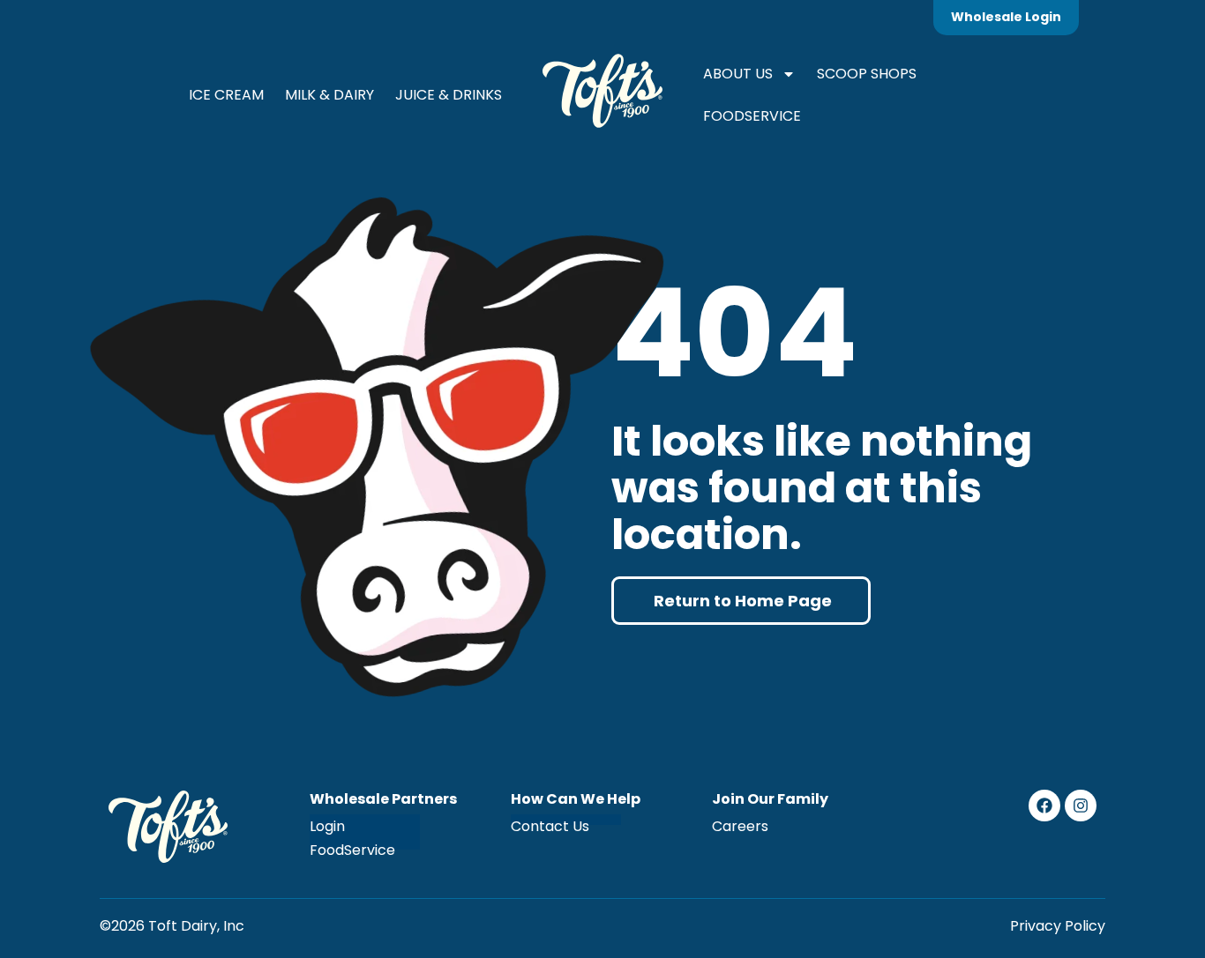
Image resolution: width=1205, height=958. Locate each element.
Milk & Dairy (329, 95)
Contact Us (550, 826)
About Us (738, 73)
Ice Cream (226, 95)
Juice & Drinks (448, 95)
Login (327, 826)
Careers (740, 826)
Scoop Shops (867, 73)
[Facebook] (1044, 805)
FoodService (752, 116)
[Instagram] (1080, 805)
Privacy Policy (1057, 926)
